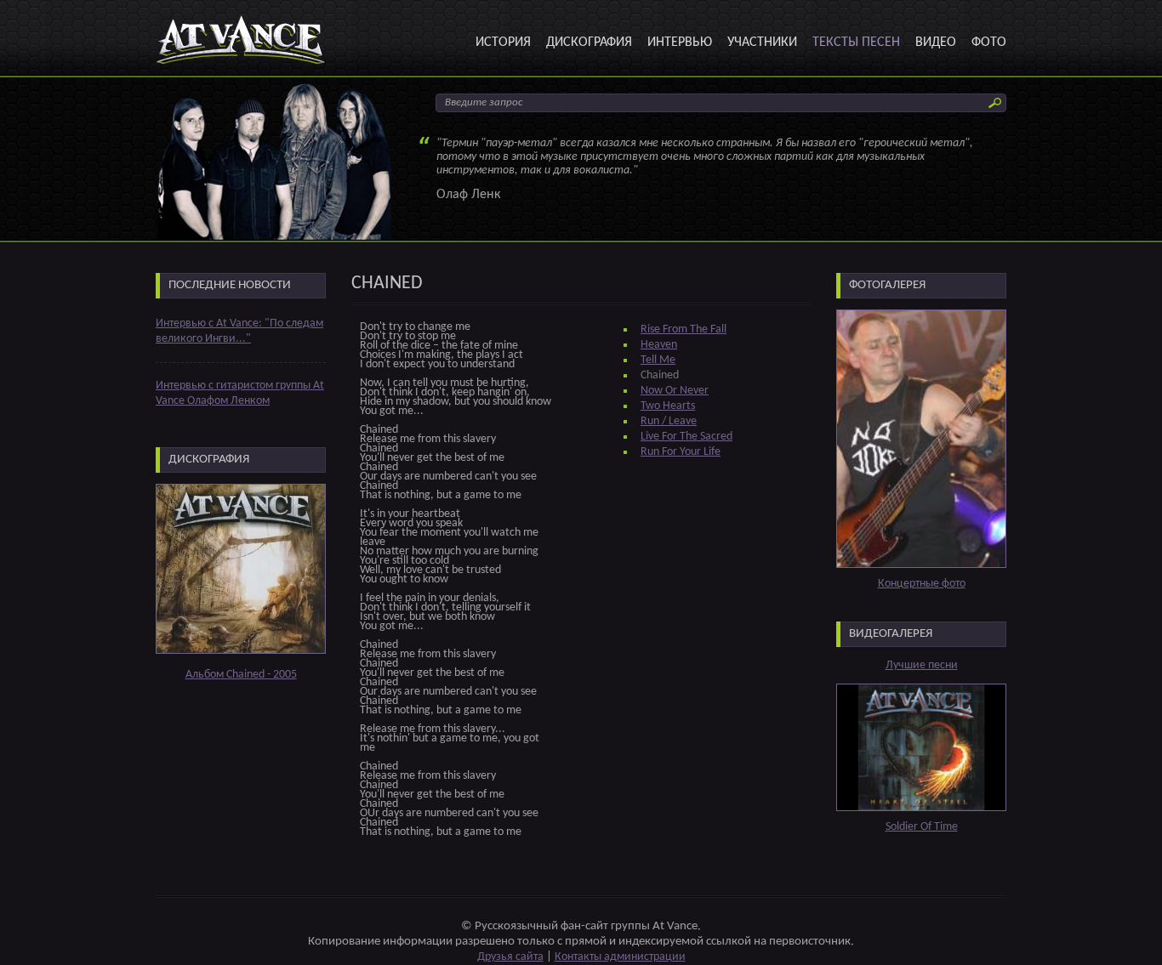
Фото (988, 42)
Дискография (589, 42)
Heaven (659, 344)
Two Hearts (668, 406)
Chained (660, 375)
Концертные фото (921, 583)
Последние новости (229, 285)
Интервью (679, 42)
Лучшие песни (922, 665)
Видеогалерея (890, 633)
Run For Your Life (681, 452)
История (503, 42)
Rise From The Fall (683, 329)
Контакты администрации (620, 957)
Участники (762, 42)
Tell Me (658, 360)
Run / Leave (669, 421)
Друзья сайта (510, 957)
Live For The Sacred (686, 436)
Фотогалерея (887, 285)
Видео (935, 42)
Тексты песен (856, 42)
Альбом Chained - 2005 (241, 674)
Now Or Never (675, 390)
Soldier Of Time (922, 826)
